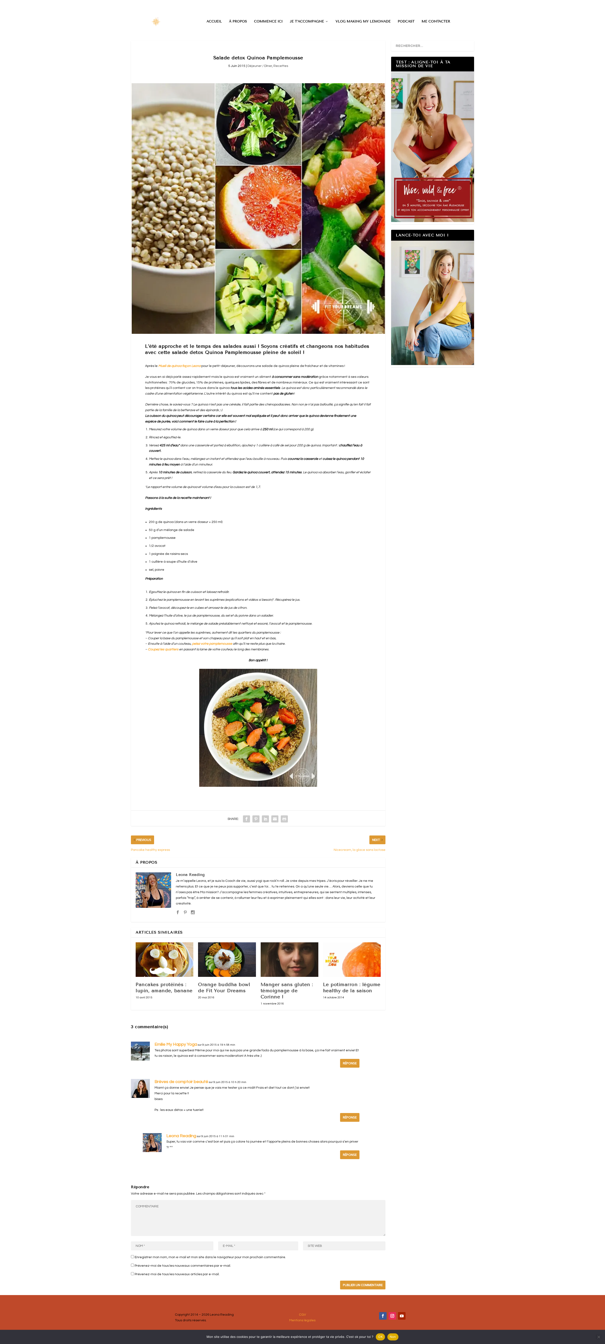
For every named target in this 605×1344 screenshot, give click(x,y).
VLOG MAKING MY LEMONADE (363, 21)
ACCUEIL (214, 21)
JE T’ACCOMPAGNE (307, 21)
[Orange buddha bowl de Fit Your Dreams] (227, 959)
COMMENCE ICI (268, 21)
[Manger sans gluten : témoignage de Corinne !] (289, 959)
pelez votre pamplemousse (212, 643)
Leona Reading (190, 874)
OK (380, 1337)
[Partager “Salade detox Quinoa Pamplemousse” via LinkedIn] (265, 819)
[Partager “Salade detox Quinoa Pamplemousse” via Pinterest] (256, 819)
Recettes (280, 66)
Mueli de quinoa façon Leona (179, 366)
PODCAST (406, 21)
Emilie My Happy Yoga (176, 1044)
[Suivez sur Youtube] (402, 1316)
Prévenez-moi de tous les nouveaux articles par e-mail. (177, 1274)
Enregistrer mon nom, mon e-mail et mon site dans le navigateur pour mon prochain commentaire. (210, 1257)
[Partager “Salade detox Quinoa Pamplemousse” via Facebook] (246, 819)
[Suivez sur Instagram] (392, 1316)
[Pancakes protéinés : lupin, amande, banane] (164, 959)
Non (393, 1337)
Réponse (350, 1063)
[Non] (598, 1337)
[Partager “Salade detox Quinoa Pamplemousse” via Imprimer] (284, 819)
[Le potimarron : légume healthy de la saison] (352, 959)
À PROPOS (238, 21)
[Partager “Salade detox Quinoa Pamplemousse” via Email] (275, 819)
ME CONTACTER (436, 21)
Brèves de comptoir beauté (181, 1081)
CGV (302, 1314)
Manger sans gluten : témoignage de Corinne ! (287, 991)
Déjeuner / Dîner (259, 66)
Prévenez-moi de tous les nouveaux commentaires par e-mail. (183, 1265)
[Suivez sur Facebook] (383, 1316)
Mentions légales (302, 1320)
